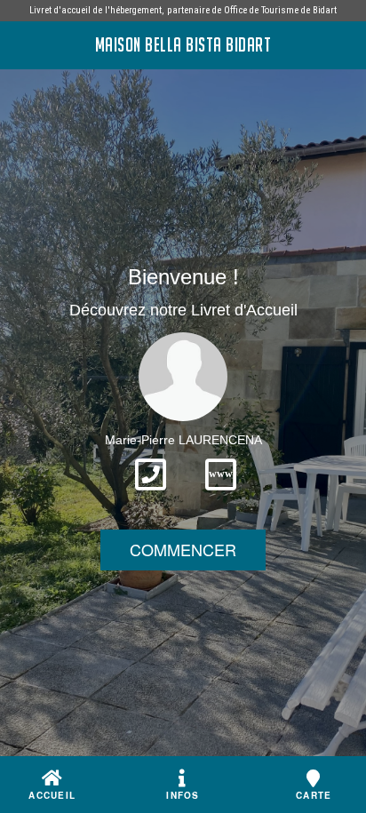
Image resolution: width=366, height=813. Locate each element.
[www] (220, 496)
